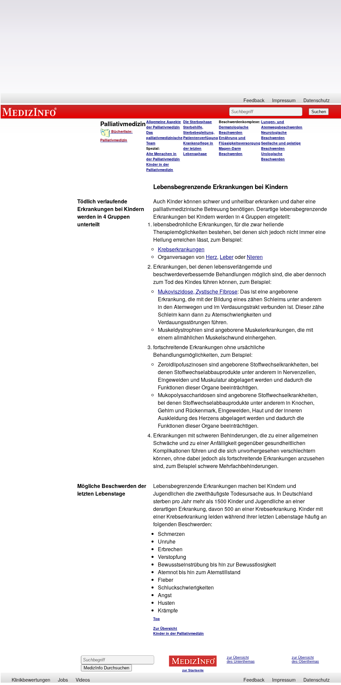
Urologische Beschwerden (273, 156)
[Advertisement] (171, 46)
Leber (226, 257)
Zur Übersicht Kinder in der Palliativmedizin (178, 631)
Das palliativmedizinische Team (164, 137)
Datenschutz (316, 100)
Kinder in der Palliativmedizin (159, 167)
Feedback (253, 100)
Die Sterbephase (197, 121)
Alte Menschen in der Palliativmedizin (163, 156)
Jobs (63, 679)
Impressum (284, 100)
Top (156, 618)
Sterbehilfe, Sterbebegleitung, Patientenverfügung (200, 132)
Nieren (255, 257)
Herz (211, 257)
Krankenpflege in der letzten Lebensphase (198, 148)
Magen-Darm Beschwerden (230, 151)
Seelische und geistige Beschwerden (281, 145)
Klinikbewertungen (31, 679)
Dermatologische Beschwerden (233, 129)
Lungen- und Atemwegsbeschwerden (281, 124)
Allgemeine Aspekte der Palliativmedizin (163, 124)
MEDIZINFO (31, 111)
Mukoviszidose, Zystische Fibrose (197, 291)
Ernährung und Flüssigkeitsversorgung (239, 140)
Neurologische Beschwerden (274, 135)
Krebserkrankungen (181, 249)
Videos (83, 679)
